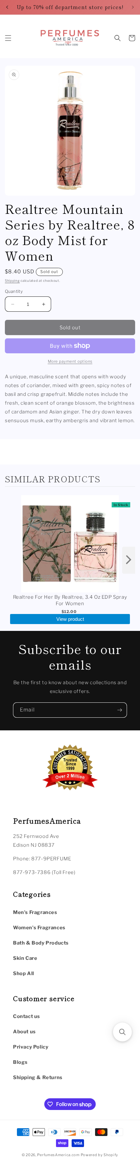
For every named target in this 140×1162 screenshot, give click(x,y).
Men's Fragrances (35, 912)
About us (24, 1032)
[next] (128, 560)
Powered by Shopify (100, 1155)
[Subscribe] (119, 710)
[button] (8, 38)
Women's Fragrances (39, 928)
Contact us (26, 1016)
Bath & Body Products (41, 943)
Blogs (20, 1062)
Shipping (12, 280)
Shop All (23, 973)
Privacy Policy (30, 1047)
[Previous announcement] (7, 7)
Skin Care (25, 958)
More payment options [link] (70, 361)
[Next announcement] (133, 7)
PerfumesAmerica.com (58, 1155)
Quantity (14, 291)
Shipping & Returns (38, 1077)
